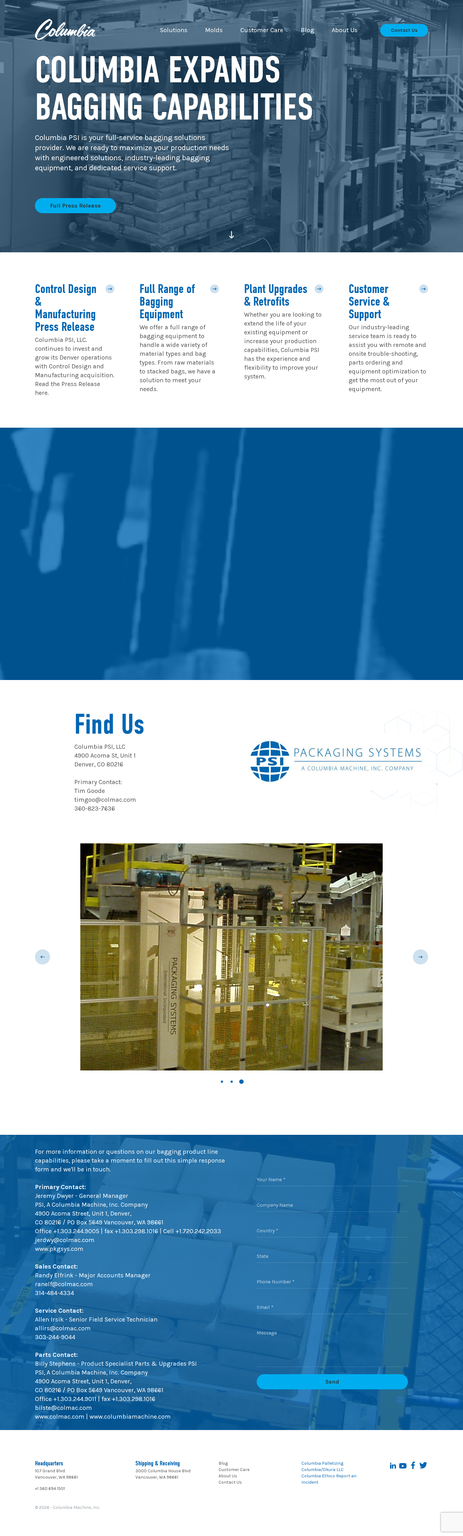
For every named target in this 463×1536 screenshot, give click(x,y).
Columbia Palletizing (322, 1463)
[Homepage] (65, 30)
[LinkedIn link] (393, 1465)
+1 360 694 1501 (50, 1488)
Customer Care (234, 1469)
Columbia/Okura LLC (322, 1469)
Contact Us (230, 1482)
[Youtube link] (403, 1465)
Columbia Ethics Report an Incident (329, 1479)
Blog (223, 1463)
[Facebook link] (413, 1465)
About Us (228, 1476)
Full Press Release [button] (75, 205)
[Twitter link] (423, 1465)
